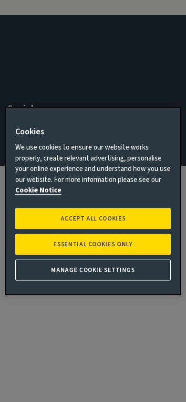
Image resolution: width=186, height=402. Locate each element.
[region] (93, 201)
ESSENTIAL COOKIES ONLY (92, 244)
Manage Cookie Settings (92, 270)
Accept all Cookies (93, 218)
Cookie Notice (38, 190)
